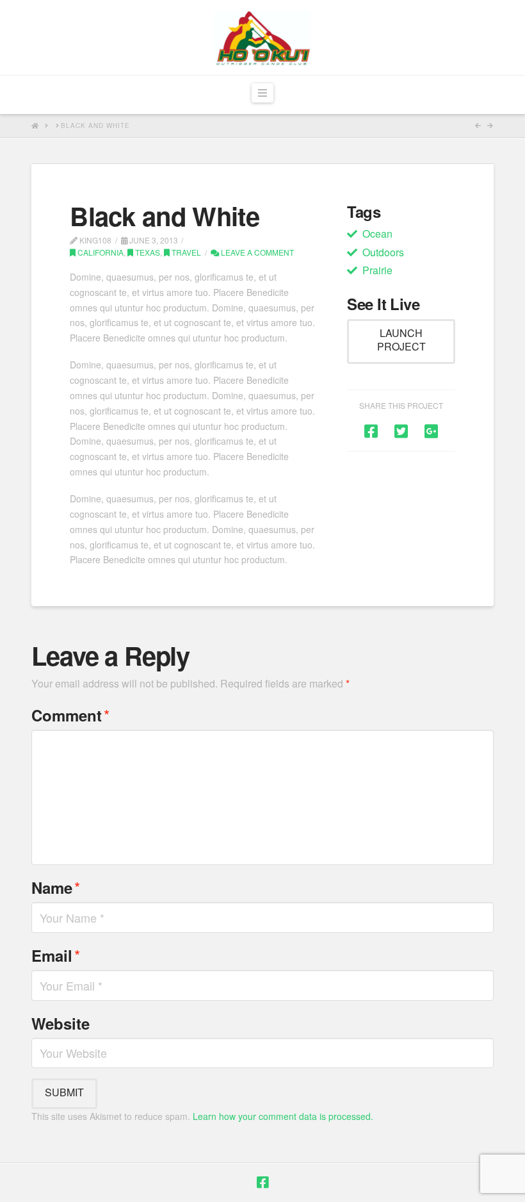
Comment (70, 715)
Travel (185, 252)
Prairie (377, 270)
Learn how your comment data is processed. (283, 1116)
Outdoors (383, 252)
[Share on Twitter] (401, 430)
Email (55, 955)
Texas (146, 252)
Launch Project (401, 339)
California (100, 252)
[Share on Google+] (431, 430)
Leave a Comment (256, 252)
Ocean (377, 233)
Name (55, 887)
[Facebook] (262, 1182)
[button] (262, 93)
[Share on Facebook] (371, 430)
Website (60, 1023)
